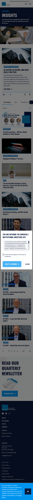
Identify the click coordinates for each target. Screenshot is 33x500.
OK (28, 491)
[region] (17, 245)
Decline (27, 264)
